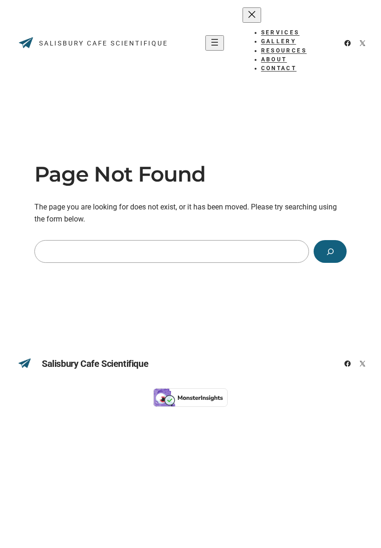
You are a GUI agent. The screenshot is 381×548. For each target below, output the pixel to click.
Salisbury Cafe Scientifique (103, 43)
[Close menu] (252, 15)
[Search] (330, 251)
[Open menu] (214, 43)
